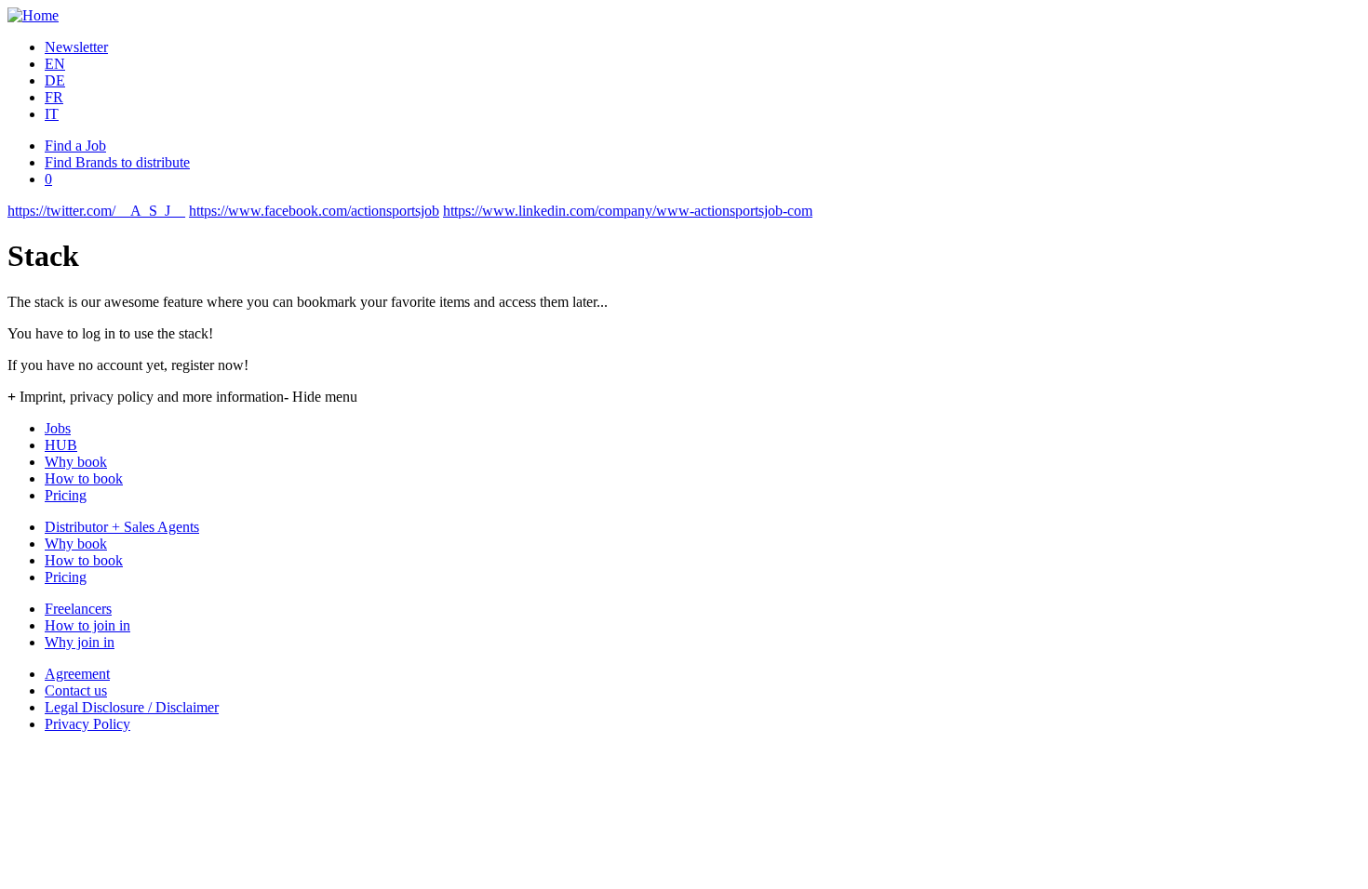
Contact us (76, 690)
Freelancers (78, 609)
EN (55, 64)
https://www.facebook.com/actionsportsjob (314, 211)
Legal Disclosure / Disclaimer (132, 707)
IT (52, 114)
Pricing (66, 495)
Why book (76, 462)
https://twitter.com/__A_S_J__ (96, 211)
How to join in (87, 625)
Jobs (58, 428)
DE (55, 80)
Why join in (79, 642)
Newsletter (76, 47)
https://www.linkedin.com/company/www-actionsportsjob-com (627, 211)
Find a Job (75, 145)
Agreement (77, 674)
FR (54, 97)
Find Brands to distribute (117, 162)
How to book (84, 478)
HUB (61, 445)
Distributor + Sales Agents (122, 527)
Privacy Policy (87, 724)
